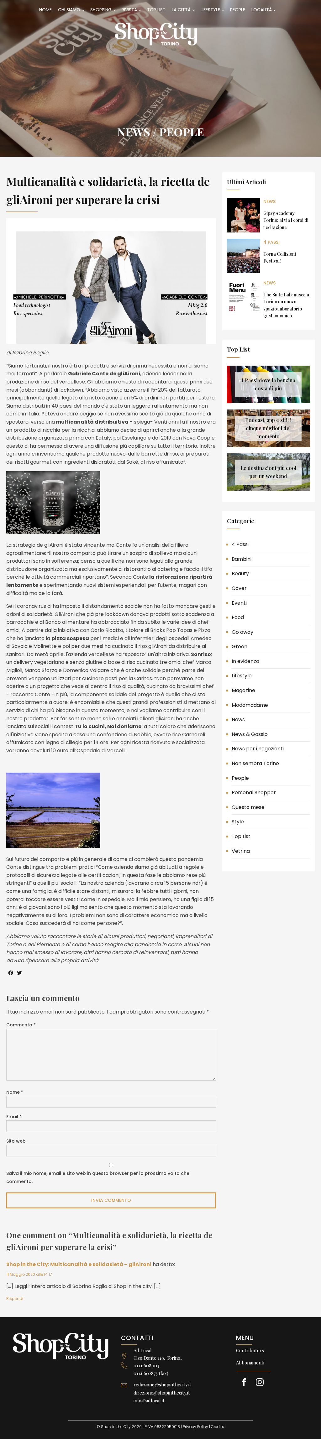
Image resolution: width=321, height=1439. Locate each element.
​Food (238, 617)
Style (238, 821)
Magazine (243, 690)
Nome (14, 1092)
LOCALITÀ (261, 10)
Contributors (250, 1350)
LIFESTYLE (210, 10)
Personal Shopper (254, 792)
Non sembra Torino (255, 763)
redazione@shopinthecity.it (162, 1384)
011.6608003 (146, 1365)
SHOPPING (101, 10)
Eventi (239, 603)
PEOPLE (237, 10)
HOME (45, 10)
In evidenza (245, 661)
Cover (239, 588)
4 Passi (271, 242)
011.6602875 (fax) (151, 1373)
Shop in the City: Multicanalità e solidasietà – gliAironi (78, 1264)
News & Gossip (250, 734)
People (181, 131)
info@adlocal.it (149, 1400)
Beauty (240, 573)
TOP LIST (156, 10)
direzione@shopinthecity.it (162, 1392)
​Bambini (241, 559)
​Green (239, 646)
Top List (241, 836)
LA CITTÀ (181, 10)
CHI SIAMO (69, 10)
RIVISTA (129, 10)
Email (14, 1116)
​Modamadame (250, 705)
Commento (21, 1025)
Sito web (16, 1141)
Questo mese (248, 807)
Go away (242, 632)
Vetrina (241, 851)
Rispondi (14, 1298)
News (133, 131)
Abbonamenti (250, 1362)
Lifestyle (242, 675)
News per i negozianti (258, 748)
